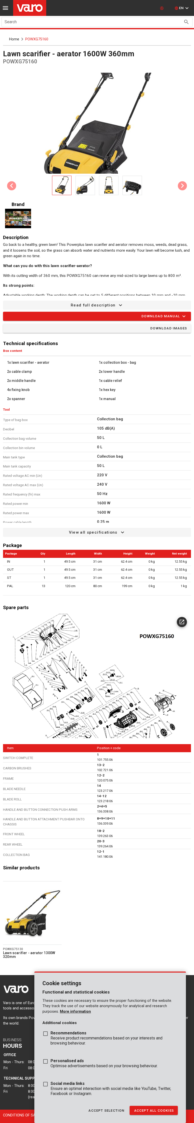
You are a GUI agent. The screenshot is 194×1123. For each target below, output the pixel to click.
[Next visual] (182, 185)
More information (75, 1011)
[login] (162, 8)
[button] (182, 8)
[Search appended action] (186, 22)
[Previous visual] (11, 185)
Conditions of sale (21, 1115)
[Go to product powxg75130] (32, 913)
